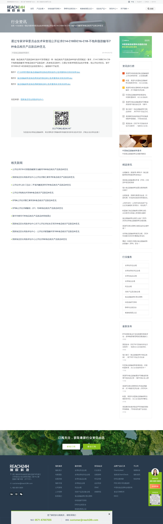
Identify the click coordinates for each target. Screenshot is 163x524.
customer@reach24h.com (84, 520)
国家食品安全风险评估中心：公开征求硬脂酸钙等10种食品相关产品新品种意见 (45, 231)
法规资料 (97, 475)
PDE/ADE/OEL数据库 (122, 483)
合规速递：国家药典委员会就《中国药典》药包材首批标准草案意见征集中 (134, 196)
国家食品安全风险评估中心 (32, 99)
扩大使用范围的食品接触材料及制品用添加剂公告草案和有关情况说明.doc (48, 72)
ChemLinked (118, 470)
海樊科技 (137, 470)
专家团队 (58, 475)
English (139, 2)
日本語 (147, 2)
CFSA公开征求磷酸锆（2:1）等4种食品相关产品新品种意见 (37, 208)
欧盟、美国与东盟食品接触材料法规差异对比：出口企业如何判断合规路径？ (136, 82)
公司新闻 (58, 487)
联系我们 (58, 496)
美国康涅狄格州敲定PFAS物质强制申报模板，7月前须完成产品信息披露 (137, 117)
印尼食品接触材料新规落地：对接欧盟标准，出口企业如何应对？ (136, 96)
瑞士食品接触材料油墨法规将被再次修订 (134, 189)
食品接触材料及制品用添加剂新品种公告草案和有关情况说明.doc (44, 78)
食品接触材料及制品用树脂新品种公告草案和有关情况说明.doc (44, 84)
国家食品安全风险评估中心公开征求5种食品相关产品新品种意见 (39, 239)
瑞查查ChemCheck (121, 475)
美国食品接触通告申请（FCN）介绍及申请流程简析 (135, 181)
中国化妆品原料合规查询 (123, 487)
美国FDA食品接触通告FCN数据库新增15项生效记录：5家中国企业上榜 (137, 103)
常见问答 (97, 479)
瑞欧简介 (58, 470)
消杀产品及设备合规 (132, 292)
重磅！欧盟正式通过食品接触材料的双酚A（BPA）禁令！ (134, 242)
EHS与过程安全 (131, 307)
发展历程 (58, 479)
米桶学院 (97, 492)
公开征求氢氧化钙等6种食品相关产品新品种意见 (33, 193)
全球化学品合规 (131, 265)
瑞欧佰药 (137, 475)
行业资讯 (19, 26)
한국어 (154, 2)
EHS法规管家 (119, 479)
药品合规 (128, 286)
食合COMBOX (119, 492)
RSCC (116, 496)
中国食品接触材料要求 (20, 53)
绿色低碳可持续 (131, 302)
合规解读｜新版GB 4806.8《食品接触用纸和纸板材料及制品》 (135, 173)
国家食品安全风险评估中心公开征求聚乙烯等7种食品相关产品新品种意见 (43, 177)
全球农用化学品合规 (132, 271)
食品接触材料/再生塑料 (133, 297)
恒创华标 (137, 479)
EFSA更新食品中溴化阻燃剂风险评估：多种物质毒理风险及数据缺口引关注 (135, 335)
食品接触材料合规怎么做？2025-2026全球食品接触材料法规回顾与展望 (135, 219)
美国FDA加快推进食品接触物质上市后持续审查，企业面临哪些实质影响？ (137, 74)
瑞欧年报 (58, 483)
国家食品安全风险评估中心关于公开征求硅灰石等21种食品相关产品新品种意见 (45, 224)
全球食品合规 (130, 281)
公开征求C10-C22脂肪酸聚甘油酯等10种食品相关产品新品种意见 (40, 169)
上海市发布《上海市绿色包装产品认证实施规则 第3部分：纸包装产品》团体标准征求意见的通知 (134, 204)
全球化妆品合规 (131, 276)
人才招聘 (58, 492)
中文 (132, 2)
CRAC (96, 487)
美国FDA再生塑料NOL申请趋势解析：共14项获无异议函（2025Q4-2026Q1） (137, 89)
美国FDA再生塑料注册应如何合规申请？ (135, 227)
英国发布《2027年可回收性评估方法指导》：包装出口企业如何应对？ (137, 124)
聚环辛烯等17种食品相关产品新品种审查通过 (31, 216)
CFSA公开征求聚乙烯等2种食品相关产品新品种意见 (34, 200)
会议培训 (97, 483)
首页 (32, 9)
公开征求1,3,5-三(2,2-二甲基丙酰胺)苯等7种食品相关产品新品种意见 (41, 185)
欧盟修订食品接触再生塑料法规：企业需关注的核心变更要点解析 (134, 212)
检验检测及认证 (131, 313)
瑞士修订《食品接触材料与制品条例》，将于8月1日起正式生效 (137, 110)
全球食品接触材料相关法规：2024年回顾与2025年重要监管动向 (135, 235)
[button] (148, 55)
